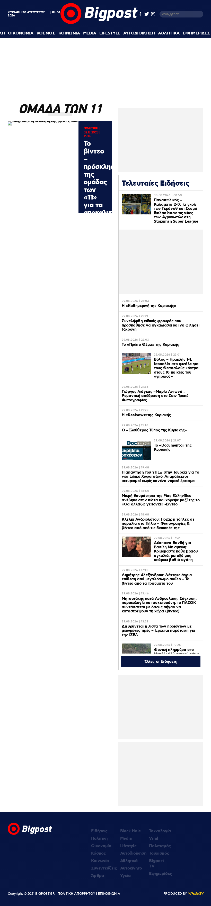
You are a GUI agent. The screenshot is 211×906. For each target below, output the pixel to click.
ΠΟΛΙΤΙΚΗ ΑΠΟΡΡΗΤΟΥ (76, 894)
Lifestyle (109, 33)
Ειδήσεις (99, 831)
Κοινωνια (69, 33)
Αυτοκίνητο (131, 868)
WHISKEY (195, 894)
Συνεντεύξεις (104, 868)
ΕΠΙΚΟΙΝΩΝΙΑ (109, 894)
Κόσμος (98, 853)
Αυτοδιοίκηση (133, 853)
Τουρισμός (159, 853)
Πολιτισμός (160, 846)
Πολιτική (99, 838)
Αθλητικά (129, 861)
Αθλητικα (169, 33)
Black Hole (130, 831)
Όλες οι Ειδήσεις (161, 661)
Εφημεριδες (196, 33)
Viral (153, 838)
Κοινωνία (100, 861)
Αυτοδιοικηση (139, 33)
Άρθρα (97, 875)
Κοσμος (46, 33)
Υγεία (125, 875)
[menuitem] (20, 33)
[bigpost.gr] (99, 23)
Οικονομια (20, 33)
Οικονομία (101, 846)
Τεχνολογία (160, 831)
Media (89, 33)
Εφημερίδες (160, 873)
